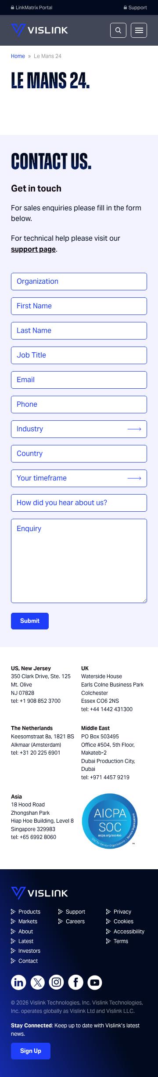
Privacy (122, 911)
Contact (28, 961)
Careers (75, 921)
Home (18, 56)
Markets (27, 921)
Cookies (123, 921)
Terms (121, 941)
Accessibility (129, 931)
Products (29, 911)
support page (33, 249)
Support (138, 7)
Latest (25, 941)
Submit (30, 621)
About (25, 931)
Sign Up (30, 1051)
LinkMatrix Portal (34, 7)
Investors (29, 950)
